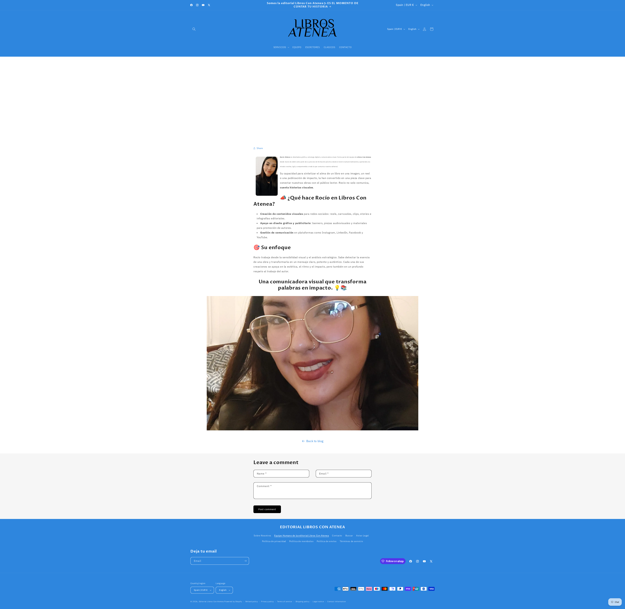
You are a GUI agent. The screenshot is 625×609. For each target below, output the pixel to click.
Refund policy (251, 601)
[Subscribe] (245, 561)
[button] (194, 29)
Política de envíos (327, 541)
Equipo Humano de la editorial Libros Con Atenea (301, 535)
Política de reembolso (301, 541)
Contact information (336, 601)
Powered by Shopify (233, 601)
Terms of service (284, 601)
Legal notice (318, 601)
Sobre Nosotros (262, 535)
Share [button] (260, 148)
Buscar (349, 535)
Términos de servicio (351, 541)
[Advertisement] (312, 97)
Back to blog (315, 441)
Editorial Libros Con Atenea (211, 601)
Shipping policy (302, 601)
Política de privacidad (274, 541)
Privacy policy (267, 601)
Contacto (337, 535)
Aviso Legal (362, 535)
